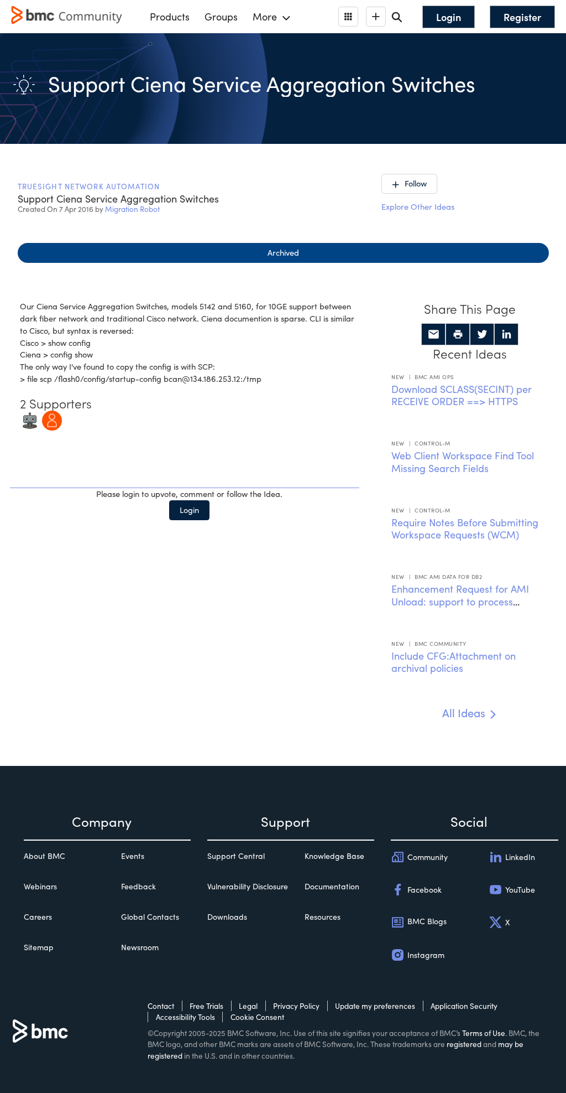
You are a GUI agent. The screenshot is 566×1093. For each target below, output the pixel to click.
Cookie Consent (257, 1017)
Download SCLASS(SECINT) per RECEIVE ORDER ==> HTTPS (461, 395)
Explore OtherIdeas (417, 206)
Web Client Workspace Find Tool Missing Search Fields (462, 462)
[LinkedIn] (506, 334)
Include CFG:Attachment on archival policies (453, 662)
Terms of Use (483, 1033)
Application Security (464, 1006)
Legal (248, 1006)
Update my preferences (375, 1006)
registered (464, 1044)
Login (189, 509)
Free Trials (206, 1006)
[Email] (433, 334)
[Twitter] (482, 334)
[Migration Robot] (30, 419)
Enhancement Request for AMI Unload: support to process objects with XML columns (460, 601)
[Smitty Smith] (52, 419)
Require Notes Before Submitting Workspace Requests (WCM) (464, 529)
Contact (161, 1006)
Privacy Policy (296, 1006)
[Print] (457, 334)
